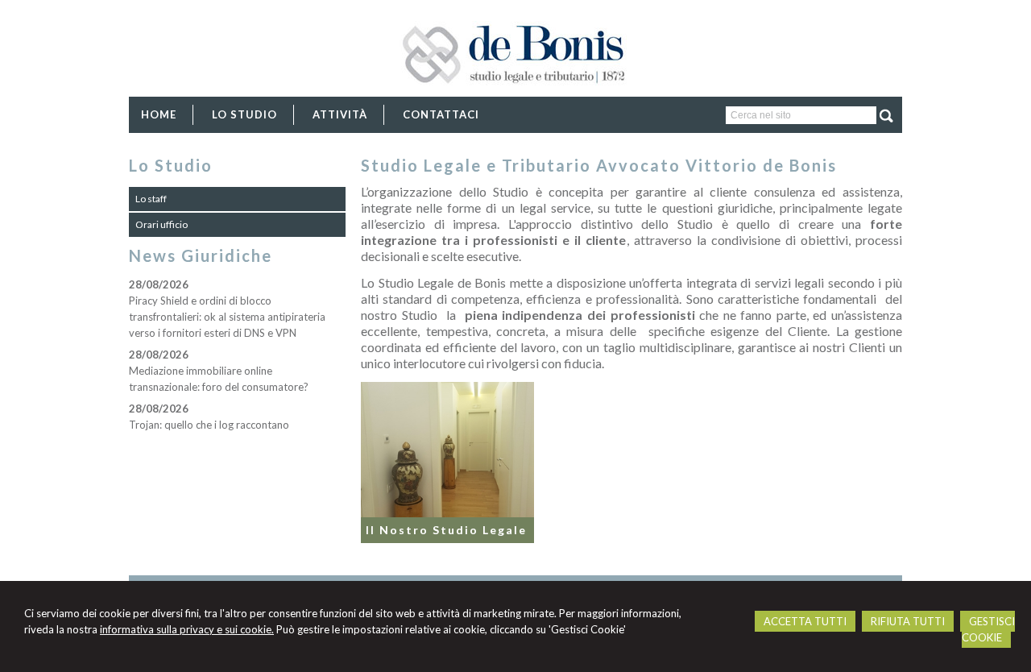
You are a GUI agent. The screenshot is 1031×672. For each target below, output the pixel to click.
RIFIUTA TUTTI (908, 621)
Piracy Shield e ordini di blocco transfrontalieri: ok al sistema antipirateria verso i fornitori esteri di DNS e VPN (227, 316)
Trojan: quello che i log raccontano (209, 424)
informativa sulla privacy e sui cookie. (187, 629)
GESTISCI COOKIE (988, 629)
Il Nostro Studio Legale (446, 530)
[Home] (515, 95)
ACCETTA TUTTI (805, 621)
